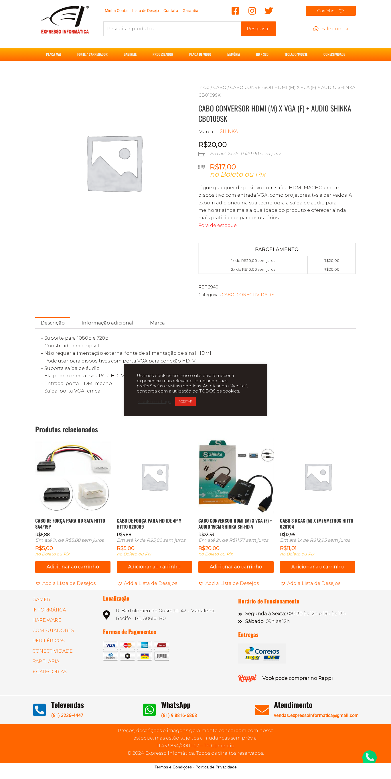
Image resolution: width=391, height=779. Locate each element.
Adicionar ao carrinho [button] (73, 566)
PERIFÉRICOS (48, 640)
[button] (65, 583)
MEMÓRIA (233, 54)
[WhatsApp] (149, 710)
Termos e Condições (173, 767)
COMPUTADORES (53, 630)
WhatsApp (176, 704)
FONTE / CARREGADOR (92, 54)
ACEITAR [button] (185, 401)
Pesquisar (258, 28)
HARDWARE (46, 620)
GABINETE (130, 54)
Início (204, 87)
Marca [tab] (157, 323)
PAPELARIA (45, 661)
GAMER (41, 599)
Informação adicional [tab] (107, 323)
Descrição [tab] (53, 323)
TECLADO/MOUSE (296, 54)
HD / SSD (262, 54)
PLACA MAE (53, 54)
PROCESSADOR (163, 54)
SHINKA (229, 131)
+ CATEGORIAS (49, 671)
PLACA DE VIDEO (200, 54)
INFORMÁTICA (49, 610)
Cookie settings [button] (154, 401)
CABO (219, 87)
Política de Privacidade (216, 767)
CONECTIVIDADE (334, 54)
